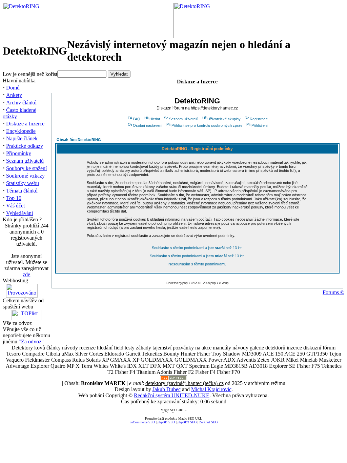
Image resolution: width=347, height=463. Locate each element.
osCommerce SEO (142, 422)
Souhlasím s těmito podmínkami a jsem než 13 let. (197, 256)
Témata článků (22, 191)
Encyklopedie (21, 131)
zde (26, 274)
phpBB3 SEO (187, 422)
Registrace (259, 119)
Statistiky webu (22, 183)
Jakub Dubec (166, 389)
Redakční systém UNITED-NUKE (171, 395)
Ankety (14, 95)
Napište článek (22, 138)
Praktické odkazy (24, 146)
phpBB (186, 283)
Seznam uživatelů (25, 161)
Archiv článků (21, 102)
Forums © (333, 292)
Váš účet (15, 205)
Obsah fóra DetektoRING (79, 140)
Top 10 (13, 198)
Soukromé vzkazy (25, 176)
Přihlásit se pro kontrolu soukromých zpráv (206, 125)
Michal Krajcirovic (211, 389)
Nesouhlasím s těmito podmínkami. (197, 264)
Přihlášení (259, 125)
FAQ (136, 119)
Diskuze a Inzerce (25, 123)
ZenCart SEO (208, 422)
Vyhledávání (19, 213)
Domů (13, 87)
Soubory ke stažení (26, 168)
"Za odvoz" (31, 341)
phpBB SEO (166, 422)
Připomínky (18, 153)
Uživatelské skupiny (224, 119)
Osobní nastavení (147, 125)
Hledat (154, 119)
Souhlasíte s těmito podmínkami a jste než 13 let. (197, 248)
